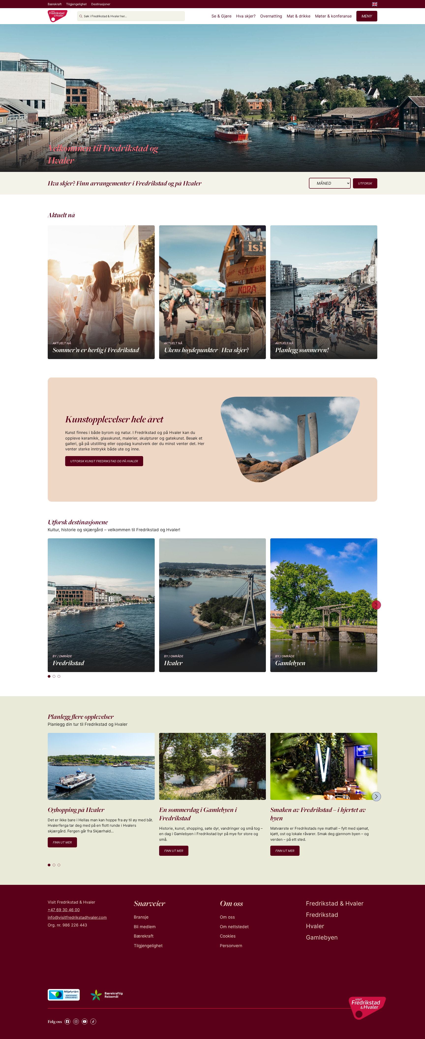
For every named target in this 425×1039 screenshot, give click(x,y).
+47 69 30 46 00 (64, 909)
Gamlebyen (322, 937)
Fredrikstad (322, 914)
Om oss (227, 917)
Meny (367, 16)
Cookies (228, 936)
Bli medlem (145, 926)
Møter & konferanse (333, 16)
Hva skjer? (246, 16)
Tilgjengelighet (76, 4)
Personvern (231, 945)
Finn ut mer (62, 842)
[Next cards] (376, 605)
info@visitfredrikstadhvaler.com (77, 917)
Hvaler (315, 926)
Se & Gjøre (221, 16)
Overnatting (271, 16)
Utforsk (365, 183)
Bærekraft (54, 4)
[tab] (49, 676)
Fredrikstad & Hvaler (335, 903)
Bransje (141, 917)
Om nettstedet (234, 926)
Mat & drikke (298, 16)
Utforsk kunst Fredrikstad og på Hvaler (104, 461)
